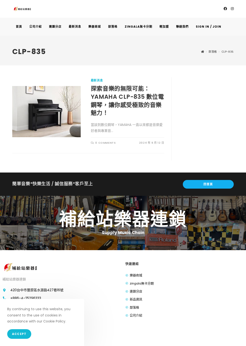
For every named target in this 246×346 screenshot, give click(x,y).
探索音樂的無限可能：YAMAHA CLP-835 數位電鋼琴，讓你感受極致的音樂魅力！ (127, 101)
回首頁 (208, 184)
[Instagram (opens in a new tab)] (232, 8)
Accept (19, 334)
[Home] (202, 52)
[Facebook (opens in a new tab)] (225, 8)
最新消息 (97, 80)
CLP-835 (227, 52)
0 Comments (105, 143)
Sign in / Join (208, 27)
